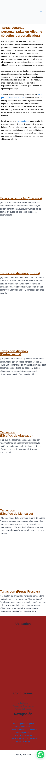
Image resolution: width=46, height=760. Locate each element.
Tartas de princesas (23, 732)
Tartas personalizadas (23, 726)
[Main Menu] (40, 12)
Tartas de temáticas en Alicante (23, 729)
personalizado (23, 121)
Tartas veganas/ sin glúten (23, 724)
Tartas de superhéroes (23, 735)
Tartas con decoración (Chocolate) (21, 198)
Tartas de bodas (23, 741)
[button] (40, 754)
